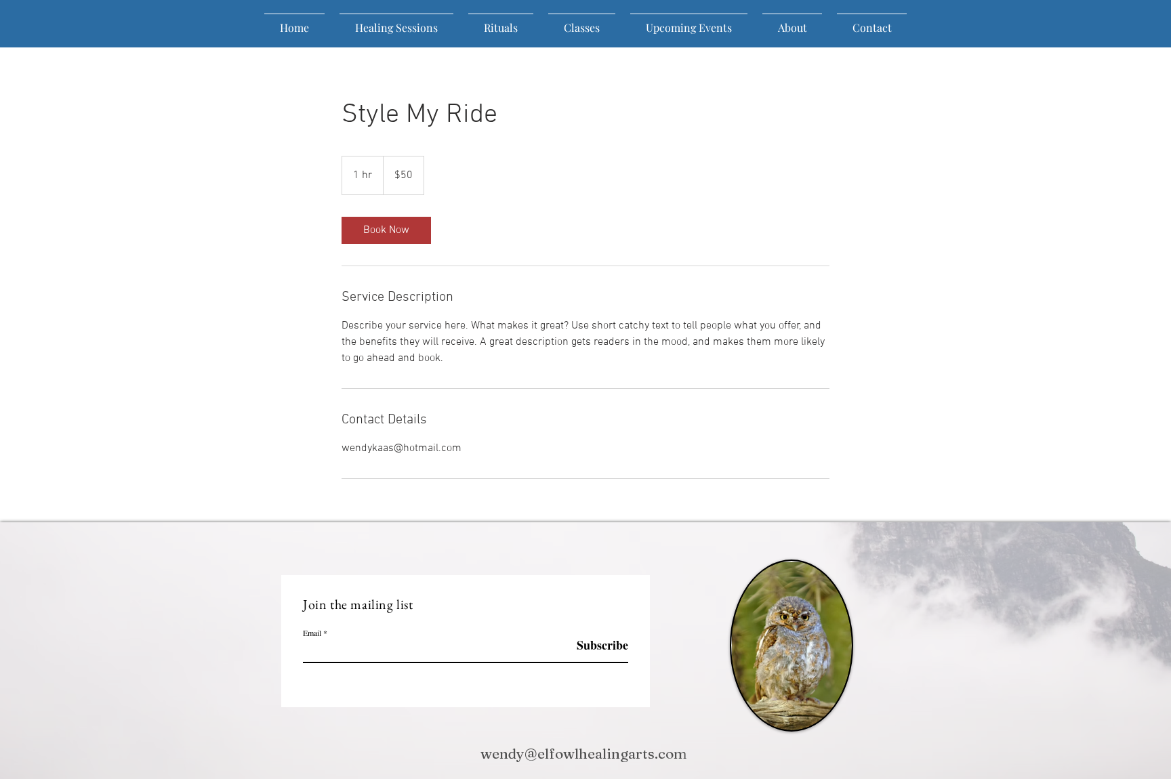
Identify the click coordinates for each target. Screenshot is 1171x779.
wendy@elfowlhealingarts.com (583, 753)
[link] (386, 230)
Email (312, 633)
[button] (792, 22)
